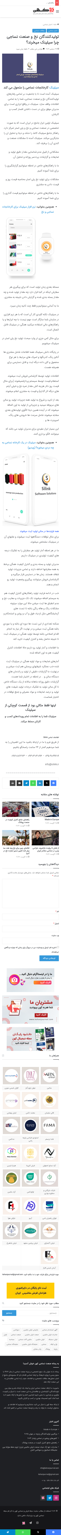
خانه (55, 24)
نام (57, 911)
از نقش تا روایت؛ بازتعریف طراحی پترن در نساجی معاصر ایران (45, 849)
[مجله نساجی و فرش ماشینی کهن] (42, 11)
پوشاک (47, 1349)
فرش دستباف (52, 1339)
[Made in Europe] (45, 809)
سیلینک (54, 87)
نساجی (43, 1344)
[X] (47, 783)
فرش (5, 1334)
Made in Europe (52, 819)
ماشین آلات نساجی (25, 1339)
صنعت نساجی (16, 1334)
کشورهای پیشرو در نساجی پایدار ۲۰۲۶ (42, 1438)
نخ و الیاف (53, 1344)
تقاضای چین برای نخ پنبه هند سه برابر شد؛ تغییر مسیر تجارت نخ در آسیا (16, 850)
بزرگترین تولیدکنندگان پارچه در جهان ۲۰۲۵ (40, 1433)
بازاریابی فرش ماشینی (30, 1330)
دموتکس (16, 1330)
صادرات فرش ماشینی (50, 1334)
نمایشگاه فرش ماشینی (29, 1344)
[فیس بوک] (53, 783)
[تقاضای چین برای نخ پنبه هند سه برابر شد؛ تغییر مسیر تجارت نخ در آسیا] (15, 837)
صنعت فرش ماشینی (32, 1334)
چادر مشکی (37, 1349)
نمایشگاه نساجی (12, 1344)
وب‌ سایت (55, 935)
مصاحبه (11, 1339)
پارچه (55, 1349)
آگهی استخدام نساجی (49, 1330)
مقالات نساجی (39, 30)
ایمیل (56, 923)
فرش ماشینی (40, 1339)
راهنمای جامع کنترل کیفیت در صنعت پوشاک (37, 2)
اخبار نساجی (47, 24)
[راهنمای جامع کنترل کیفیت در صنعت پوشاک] (15, 809)
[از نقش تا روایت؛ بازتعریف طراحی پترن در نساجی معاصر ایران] (45, 837)
